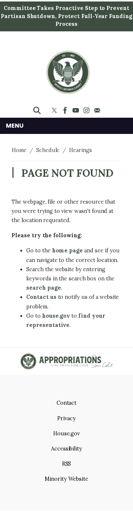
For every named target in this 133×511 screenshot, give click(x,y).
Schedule (48, 150)
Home (19, 150)
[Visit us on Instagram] (87, 110)
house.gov (56, 316)
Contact (67, 403)
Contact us (41, 297)
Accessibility (66, 448)
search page (43, 287)
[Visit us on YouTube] (76, 110)
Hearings (80, 150)
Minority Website (66, 479)
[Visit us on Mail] (98, 110)
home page (67, 250)
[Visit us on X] (55, 110)
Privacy (66, 418)
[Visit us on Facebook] (66, 110)
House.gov (66, 433)
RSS (66, 463)
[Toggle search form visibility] (37, 110)
